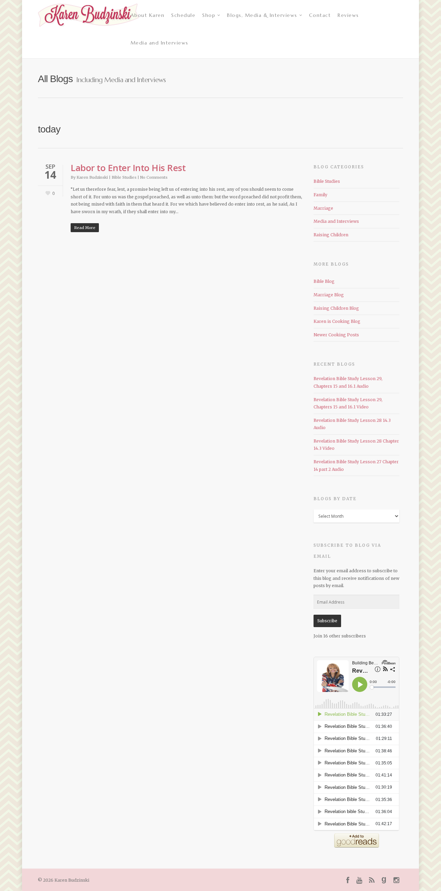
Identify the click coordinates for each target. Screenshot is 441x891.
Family (320, 194)
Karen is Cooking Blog (337, 321)
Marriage (323, 208)
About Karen (148, 15)
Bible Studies (124, 177)
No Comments (153, 177)
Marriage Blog (329, 294)
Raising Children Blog (336, 308)
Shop (208, 15)
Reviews (348, 15)
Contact (320, 15)
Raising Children (331, 234)
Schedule (183, 15)
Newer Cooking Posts (336, 334)
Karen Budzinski (92, 177)
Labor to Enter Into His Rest (128, 168)
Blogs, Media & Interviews (262, 15)
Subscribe (327, 620)
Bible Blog (324, 281)
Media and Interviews (159, 43)
